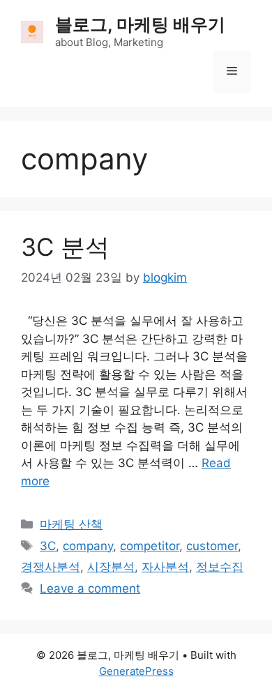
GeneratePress (136, 671)
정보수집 (219, 567)
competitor (149, 546)
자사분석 (165, 567)
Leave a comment (90, 588)
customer (212, 546)
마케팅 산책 (71, 524)
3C (48, 546)
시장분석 (111, 567)
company (88, 546)
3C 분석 (65, 246)
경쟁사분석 (50, 567)
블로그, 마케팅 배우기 (140, 24)
